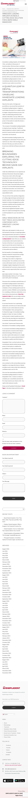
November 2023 (6, 620)
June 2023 (5, 629)
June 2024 (5, 605)
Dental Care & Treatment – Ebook (12, 733)
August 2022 (5, 644)
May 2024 (5, 607)
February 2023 (6, 636)
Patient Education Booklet (10, 731)
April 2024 (5, 609)
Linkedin (7, 754)
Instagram (8, 752)
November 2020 (6, 672)
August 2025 (5, 575)
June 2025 (5, 579)
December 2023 (6, 618)
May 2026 (5, 555)
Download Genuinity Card (10, 735)
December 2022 (6, 640)
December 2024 (6, 592)
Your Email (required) (7, 466)
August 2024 (5, 601)
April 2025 (5, 583)
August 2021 (5, 659)
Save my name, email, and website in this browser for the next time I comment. (12, 442)
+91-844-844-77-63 (15, 763)
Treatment (6, 727)
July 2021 (4, 662)
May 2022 (5, 646)
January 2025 (5, 590)
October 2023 (6, 623)
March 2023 (5, 633)
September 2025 (6, 573)
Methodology (7, 725)
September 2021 (6, 657)
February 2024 (6, 614)
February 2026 (6, 562)
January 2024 (5, 616)
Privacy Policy (7, 737)
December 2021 (6, 653)
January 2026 (5, 564)
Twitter (8, 750)
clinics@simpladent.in (10, 769)
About (5, 723)
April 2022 (5, 649)
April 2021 (5, 666)
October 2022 (6, 642)
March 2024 (5, 612)
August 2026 (5, 549)
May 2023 (5, 631)
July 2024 (4, 603)
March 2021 (5, 668)
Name (4, 415)
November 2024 (6, 594)
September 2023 (6, 625)
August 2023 (5, 627)
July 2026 (4, 551)
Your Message (5, 481)
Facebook (8, 745)
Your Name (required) (7, 458)
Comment (5, 397)
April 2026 (5, 557)
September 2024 (6, 599)
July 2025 (4, 577)
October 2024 (6, 596)
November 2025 (6, 568)
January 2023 (5, 638)
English (6, 714)
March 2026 (5, 560)
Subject (4, 473)
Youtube (8, 747)
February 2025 (6, 588)
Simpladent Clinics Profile (10, 729)
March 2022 (5, 651)
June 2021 (5, 664)
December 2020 (6, 670)
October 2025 (6, 570)
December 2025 (6, 566)
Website (4, 431)
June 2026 (5, 553)
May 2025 (5, 581)
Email (3, 423)
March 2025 (5, 586)
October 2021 (6, 655)
